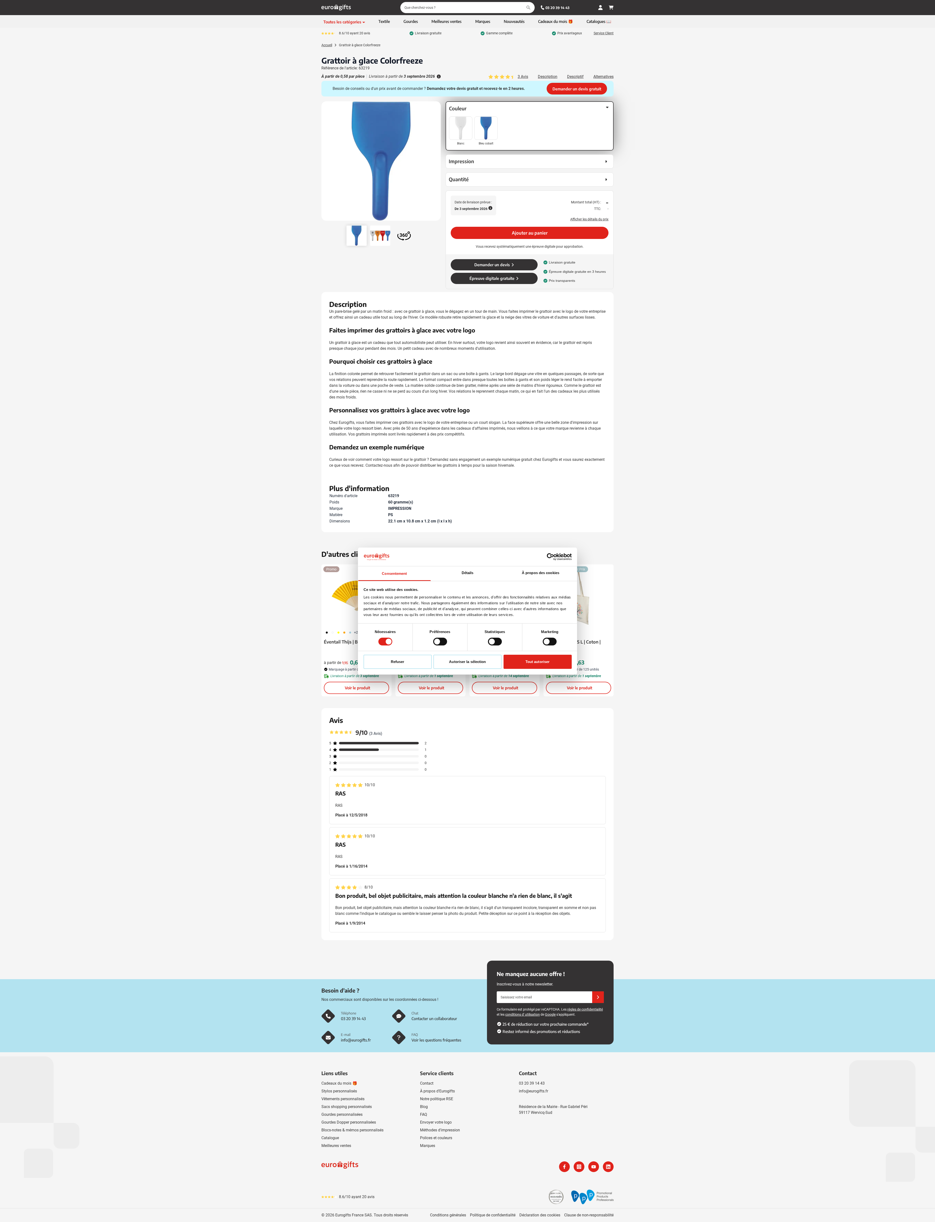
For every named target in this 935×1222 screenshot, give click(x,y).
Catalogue (330, 1138)
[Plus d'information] (438, 76)
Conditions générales (448, 1215)
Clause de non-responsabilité (589, 1215)
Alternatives (603, 76)
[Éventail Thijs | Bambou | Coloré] (356, 596)
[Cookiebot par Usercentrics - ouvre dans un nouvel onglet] (550, 556)
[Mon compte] (600, 7)
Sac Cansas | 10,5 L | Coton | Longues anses (573, 645)
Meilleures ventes (336, 1145)
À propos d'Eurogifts (437, 1091)
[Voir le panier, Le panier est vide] (611, 7)
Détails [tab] (468, 573)
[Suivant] (436, 163)
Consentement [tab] (394, 573)
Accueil (326, 45)
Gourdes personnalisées (342, 1114)
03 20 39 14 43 (557, 8)
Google (550, 1014)
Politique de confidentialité (492, 1215)
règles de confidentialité (585, 1009)
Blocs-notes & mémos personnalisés (352, 1130)
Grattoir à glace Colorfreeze (359, 45)
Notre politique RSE (436, 1099)
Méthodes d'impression (440, 1130)
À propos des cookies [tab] (540, 573)
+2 (356, 632)
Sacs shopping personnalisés (346, 1106)
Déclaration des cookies (539, 1215)
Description (547, 76)
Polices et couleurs (436, 1138)
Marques (427, 1145)
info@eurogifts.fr (533, 1091)
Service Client (604, 33)
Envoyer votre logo (436, 1122)
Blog (424, 1106)
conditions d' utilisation (522, 1014)
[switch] (440, 641)
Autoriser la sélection (467, 662)
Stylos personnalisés (339, 1091)
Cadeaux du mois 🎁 (339, 1083)
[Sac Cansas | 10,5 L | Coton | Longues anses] (579, 596)
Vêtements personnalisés (343, 1099)
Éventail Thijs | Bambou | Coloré (356, 641)
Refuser (397, 662)
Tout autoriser (537, 662)
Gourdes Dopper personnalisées (348, 1122)
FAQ (423, 1114)
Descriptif (575, 76)
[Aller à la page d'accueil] (336, 7)
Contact (426, 1083)
